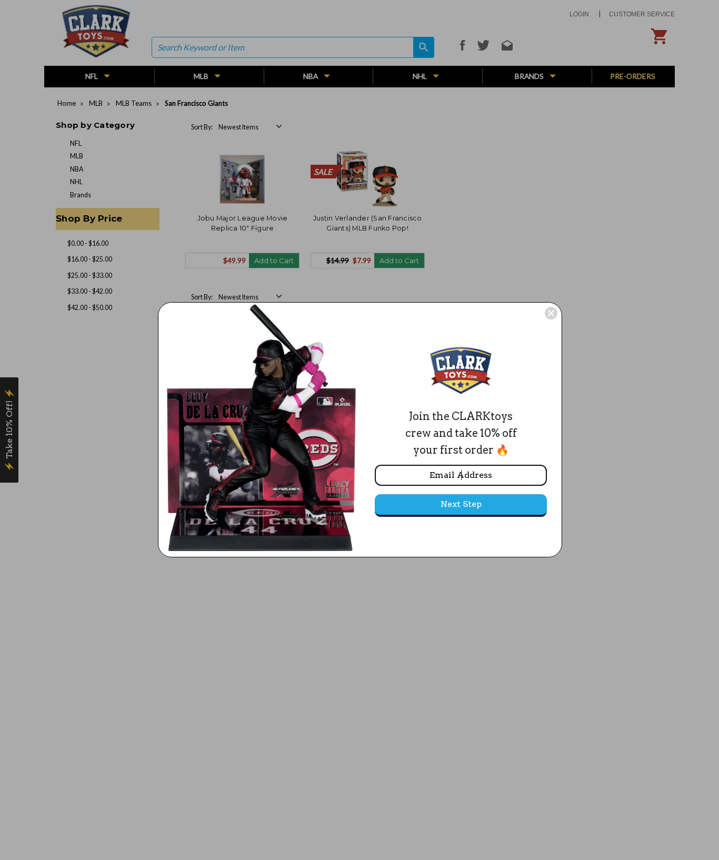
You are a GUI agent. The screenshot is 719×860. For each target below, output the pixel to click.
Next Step (461, 504)
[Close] (551, 313)
